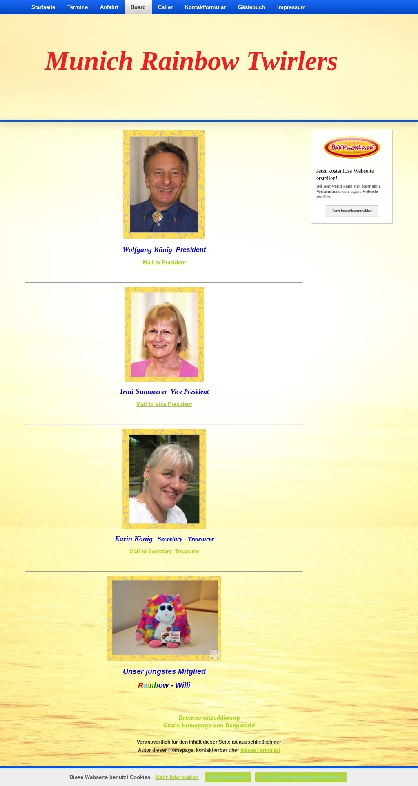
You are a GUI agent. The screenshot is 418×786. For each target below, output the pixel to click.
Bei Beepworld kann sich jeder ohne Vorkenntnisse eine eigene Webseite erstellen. (348, 183)
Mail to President (164, 262)
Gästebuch (251, 7)
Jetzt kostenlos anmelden (351, 210)
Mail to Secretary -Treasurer (164, 551)
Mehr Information (177, 777)
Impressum (291, 7)
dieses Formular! (260, 750)
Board (138, 7)
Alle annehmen (228, 777)
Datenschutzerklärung (209, 717)
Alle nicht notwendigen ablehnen (300, 777)
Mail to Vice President (164, 404)
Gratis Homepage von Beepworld (209, 725)
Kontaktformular (205, 7)
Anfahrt (109, 7)
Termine (77, 7)
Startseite (43, 7)
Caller (165, 7)
